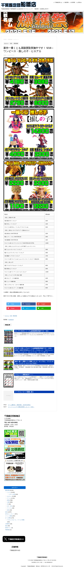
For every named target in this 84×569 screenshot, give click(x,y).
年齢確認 (7, 529)
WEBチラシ (8, 527)
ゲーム (9, 498)
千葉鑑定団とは (58, 2)
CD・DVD (9, 506)
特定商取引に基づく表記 (37, 562)
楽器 (6, 525)
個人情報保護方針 (48, 562)
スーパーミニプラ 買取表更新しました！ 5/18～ (21, 407)
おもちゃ (7, 315)
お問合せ (79, 2)
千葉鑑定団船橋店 (42, 557)
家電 (8, 500)
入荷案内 (7, 523)
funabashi (11, 319)
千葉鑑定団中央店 (15, 550)
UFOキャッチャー (9, 514)
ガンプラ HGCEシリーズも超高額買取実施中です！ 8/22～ (32, 331)
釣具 (8, 510)
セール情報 (8, 518)
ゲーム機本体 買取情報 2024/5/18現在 (19, 405)
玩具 (11, 315)
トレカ (9, 492)
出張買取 (73, 2)
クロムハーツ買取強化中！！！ (24, 374)
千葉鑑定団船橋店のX (16, 539)
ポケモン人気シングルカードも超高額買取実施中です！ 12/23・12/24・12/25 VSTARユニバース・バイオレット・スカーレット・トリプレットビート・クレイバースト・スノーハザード (34, 350)
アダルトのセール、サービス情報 (15, 519)
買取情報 (15, 315)
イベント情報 (8, 516)
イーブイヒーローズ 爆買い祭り (24, 392)
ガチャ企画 (12, 494)
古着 (8, 502)
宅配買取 (66, 2)
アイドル (9, 508)
